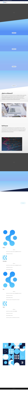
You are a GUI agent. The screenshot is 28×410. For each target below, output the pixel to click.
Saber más (14, 32)
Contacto (6, 339)
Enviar (23, 384)
